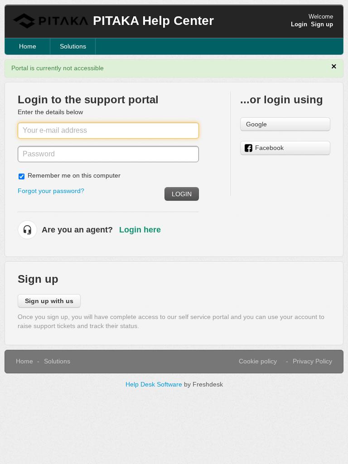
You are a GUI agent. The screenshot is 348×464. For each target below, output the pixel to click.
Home (27, 46)
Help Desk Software (155, 384)
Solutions (73, 46)
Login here (140, 229)
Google (256, 124)
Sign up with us (49, 300)
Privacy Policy (312, 361)
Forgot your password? (51, 190)
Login (182, 194)
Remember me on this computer (74, 175)
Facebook (269, 147)
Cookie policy (258, 361)
